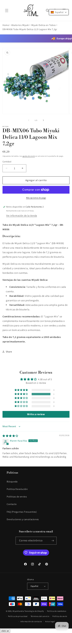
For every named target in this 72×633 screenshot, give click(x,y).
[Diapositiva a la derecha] (43, 120)
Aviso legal (50, 621)
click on (5, 631)
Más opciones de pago (36, 197)
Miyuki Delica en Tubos (43, 25)
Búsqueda (12, 481)
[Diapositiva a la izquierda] (28, 120)
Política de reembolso (56, 611)
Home (6, 25)
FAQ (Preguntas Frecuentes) (22, 511)
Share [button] (9, 351)
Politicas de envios (17, 496)
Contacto (12, 504)
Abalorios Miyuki (20, 25)
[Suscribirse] (52, 541)
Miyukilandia (18, 611)
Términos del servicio (40, 616)
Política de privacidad (17, 616)
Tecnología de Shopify (34, 611)
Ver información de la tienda (21, 215)
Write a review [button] (36, 414)
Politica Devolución (17, 489)
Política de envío (59, 616)
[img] (10, 435)
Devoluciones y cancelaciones (23, 519)
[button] (6, 10)
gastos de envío (29, 156)
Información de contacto (31, 621)
